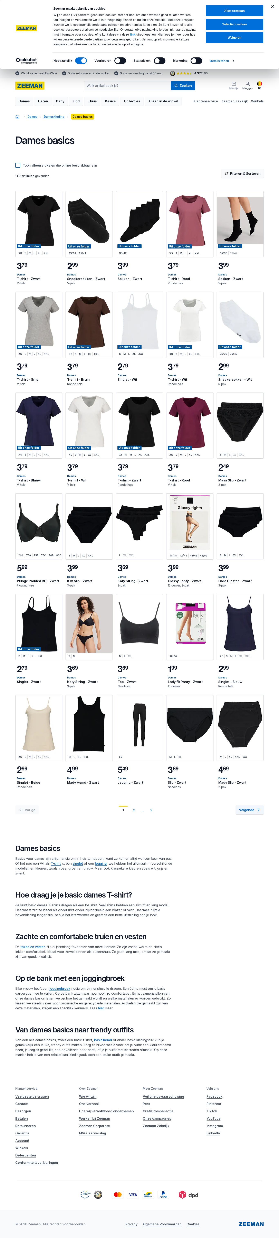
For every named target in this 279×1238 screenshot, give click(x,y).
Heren (43, 101)
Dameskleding (54, 116)
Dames (24, 101)
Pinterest (213, 1104)
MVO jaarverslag (92, 1133)
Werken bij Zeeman (94, 1118)
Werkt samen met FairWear (39, 73)
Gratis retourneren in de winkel (88, 73)
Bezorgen (23, 1111)
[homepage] (30, 86)
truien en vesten (33, 947)
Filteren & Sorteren (245, 173)
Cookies (193, 1224)
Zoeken (186, 86)
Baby (60, 101)
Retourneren (25, 1126)
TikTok (211, 1111)
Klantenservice (205, 101)
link (133, 34)
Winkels (257, 101)
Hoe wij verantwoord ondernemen (106, 1111)
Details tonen (219, 61)
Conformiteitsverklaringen (36, 1163)
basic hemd (103, 1040)
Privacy (131, 1224)
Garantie (22, 1133)
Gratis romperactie (158, 1111)
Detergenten (25, 1155)
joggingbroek (59, 988)
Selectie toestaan (234, 24)
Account (22, 1140)
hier (101, 1008)
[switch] (120, 60)
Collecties (132, 101)
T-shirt (56, 863)
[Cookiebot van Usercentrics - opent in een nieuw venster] (26, 61)
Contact (21, 1104)
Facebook (214, 1096)
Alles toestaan (234, 10)
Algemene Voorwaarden (162, 1224)
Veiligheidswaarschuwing (163, 1096)
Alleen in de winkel (163, 101)
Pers (146, 1104)
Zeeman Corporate (94, 1126)
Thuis (92, 101)
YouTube (213, 1118)
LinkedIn (213, 1133)
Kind (76, 101)
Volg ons (212, 1088)
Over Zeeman (88, 1088)
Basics (110, 101)
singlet (78, 863)
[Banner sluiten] (272, 6)
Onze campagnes (157, 1118)
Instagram (214, 1126)
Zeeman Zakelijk (234, 101)
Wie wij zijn (88, 1096)
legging (101, 863)
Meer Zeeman (153, 1088)
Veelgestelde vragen (32, 1096)
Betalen (21, 1118)
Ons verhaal (89, 1104)
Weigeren (234, 37)
